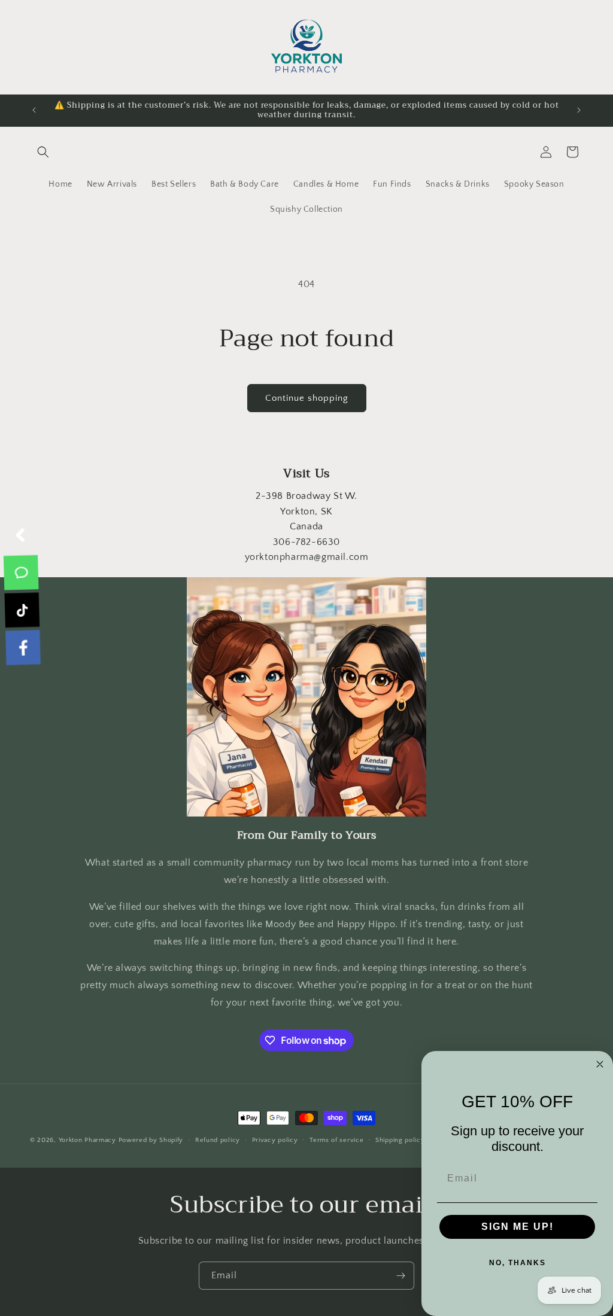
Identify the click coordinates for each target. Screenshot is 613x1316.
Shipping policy (400, 1140)
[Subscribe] (400, 1276)
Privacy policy (275, 1140)
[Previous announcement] (34, 110)
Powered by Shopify (151, 1140)
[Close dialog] (600, 1064)
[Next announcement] (579, 110)
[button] (43, 152)
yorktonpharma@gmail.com (307, 557)
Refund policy (217, 1140)
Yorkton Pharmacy (87, 1140)
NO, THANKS (517, 1263)
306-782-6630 (306, 542)
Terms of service (336, 1140)
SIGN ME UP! (517, 1226)
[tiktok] (21, 610)
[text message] (22, 572)
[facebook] (21, 647)
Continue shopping (306, 398)
